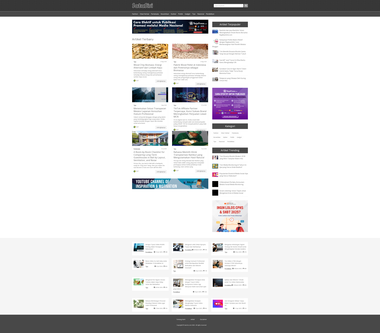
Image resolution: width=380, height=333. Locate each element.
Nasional (200, 14)
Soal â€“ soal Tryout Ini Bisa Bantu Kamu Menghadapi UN (232, 61)
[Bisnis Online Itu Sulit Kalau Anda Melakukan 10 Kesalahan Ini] (141, 264)
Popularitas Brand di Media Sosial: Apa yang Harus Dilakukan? (233, 174)
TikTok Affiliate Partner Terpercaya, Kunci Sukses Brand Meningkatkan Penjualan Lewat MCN (190, 112)
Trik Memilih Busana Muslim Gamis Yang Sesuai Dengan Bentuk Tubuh (232, 52)
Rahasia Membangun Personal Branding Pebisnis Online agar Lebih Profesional (155, 303)
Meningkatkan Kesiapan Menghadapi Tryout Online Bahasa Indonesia (194, 303)
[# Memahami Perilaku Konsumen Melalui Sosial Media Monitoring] (216, 185)
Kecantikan (165, 14)
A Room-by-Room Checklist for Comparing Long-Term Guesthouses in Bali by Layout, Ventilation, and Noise (149, 156)
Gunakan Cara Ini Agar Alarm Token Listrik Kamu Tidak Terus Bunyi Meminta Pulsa (232, 71)
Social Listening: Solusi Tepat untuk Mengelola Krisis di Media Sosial (232, 192)
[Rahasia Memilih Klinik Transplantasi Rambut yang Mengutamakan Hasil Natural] (190, 139)
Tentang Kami (180, 319)
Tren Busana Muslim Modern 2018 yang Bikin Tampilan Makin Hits (232, 157)
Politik (180, 14)
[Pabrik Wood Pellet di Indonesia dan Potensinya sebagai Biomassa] (190, 52)
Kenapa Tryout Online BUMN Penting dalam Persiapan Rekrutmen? (154, 247)
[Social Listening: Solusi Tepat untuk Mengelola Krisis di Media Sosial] (216, 194)
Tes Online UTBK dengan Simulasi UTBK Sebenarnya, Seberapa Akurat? (234, 263)
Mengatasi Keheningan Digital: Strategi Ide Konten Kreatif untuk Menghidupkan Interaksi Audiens (235, 247)
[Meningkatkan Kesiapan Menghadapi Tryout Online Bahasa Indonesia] (180, 304)
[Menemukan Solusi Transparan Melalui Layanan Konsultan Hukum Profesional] (150, 95)
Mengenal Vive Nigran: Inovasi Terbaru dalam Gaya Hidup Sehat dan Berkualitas (155, 282)
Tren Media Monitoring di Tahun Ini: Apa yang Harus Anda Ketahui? (233, 166)
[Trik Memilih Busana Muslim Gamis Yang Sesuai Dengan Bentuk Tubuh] (216, 52)
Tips (193, 14)
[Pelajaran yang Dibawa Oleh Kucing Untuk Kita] (216, 79)
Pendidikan (210, 14)
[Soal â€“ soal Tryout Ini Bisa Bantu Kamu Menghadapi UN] (216, 61)
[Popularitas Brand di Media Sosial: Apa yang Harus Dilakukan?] (216, 174)
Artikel (193, 319)
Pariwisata (155, 14)
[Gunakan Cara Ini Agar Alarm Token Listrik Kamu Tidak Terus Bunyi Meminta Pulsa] (216, 70)
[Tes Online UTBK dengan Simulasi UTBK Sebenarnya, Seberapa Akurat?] (220, 264)
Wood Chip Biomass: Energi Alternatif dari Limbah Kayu (148, 66)
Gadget (187, 14)
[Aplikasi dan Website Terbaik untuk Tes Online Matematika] (220, 283)
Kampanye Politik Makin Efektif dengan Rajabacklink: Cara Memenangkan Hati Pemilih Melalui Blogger (229, 43)
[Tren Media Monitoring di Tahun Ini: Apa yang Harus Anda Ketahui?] (216, 166)
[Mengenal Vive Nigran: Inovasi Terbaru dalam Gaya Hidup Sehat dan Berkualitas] (141, 282)
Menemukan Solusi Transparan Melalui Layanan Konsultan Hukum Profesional (150, 111)
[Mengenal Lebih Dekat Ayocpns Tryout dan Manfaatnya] (180, 247)
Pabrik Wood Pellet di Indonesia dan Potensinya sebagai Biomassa (190, 67)
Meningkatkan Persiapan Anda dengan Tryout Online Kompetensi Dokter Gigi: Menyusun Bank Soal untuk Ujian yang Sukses (189, 284)
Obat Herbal (144, 14)
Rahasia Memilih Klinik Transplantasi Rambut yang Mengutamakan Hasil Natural (189, 154)
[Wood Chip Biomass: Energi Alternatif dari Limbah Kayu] (150, 52)
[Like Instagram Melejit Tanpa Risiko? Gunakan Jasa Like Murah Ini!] (220, 303)
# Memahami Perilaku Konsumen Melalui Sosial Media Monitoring (231, 183)
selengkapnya (161, 81)
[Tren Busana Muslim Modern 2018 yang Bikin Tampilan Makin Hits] (216, 157)
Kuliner (173, 14)
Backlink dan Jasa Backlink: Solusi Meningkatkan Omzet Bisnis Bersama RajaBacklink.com (233, 32)
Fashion (135, 14)
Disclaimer (203, 319)
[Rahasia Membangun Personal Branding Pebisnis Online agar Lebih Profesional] (141, 304)
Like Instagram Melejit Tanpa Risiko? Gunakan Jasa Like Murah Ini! (235, 303)
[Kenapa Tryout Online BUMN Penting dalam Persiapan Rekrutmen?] (141, 247)
